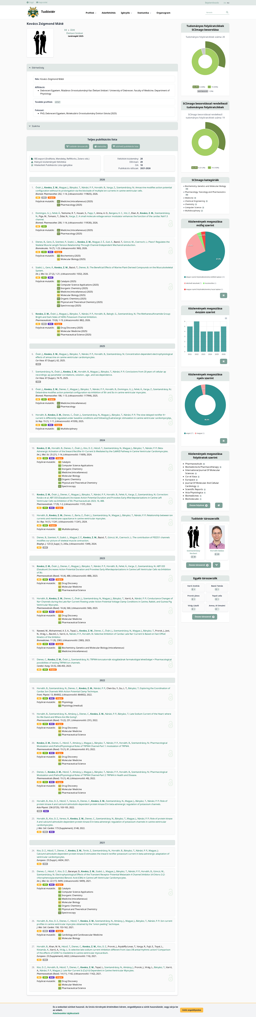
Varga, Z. (111, 187)
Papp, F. (91, 213)
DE (65, 30)
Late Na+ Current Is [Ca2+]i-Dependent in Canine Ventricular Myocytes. (98, 970)
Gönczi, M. (129, 241)
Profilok (90, 12)
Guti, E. (109, 241)
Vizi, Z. (127, 213)
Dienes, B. (40, 241)
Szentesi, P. (61, 241)
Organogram (163, 12)
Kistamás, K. (43, 949)
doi (38, 198)
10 (187, 195)
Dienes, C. (64, 389)
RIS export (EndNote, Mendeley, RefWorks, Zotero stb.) (61, 158)
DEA (44, 198)
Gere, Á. (50, 241)
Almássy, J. (73, 713)
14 (187, 189)
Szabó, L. (72, 241)
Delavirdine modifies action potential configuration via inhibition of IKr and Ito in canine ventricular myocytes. (91, 392)
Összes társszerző (198, 565)
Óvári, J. (39, 187)
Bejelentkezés (212, 2)
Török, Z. (87, 850)
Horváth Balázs (217, 550)
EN (225, 3)
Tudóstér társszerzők (78, 146)
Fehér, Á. (56, 213)
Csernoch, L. (141, 241)
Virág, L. (64, 949)
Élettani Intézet (74, 33)
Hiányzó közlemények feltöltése (50, 161)
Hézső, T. (98, 448)
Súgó (31, 2)
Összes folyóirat (198, 505)
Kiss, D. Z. (88, 448)
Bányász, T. (75, 187)
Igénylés (125, 12)
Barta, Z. (79, 515)
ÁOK (72, 30)
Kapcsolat (42, 2)
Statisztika (143, 12)
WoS (50, 252)
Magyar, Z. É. (98, 241)
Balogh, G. (112, 313)
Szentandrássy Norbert (193, 552)
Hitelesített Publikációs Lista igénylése (53, 165)
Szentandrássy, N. (125, 187)
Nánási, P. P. (87, 187)
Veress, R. (74, 801)
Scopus (51, 198)
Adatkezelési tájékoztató (66, 1013)
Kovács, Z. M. (51, 187)
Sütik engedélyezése (191, 1010)
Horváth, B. (100, 187)
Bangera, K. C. (116, 213)
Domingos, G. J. (43, 213)
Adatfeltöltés (109, 12)
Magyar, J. (64, 187)
